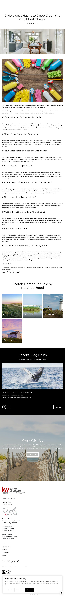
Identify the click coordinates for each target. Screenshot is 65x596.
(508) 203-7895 (6, 502)
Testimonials (5, 552)
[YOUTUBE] (17, 561)
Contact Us (5, 555)
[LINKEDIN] (13, 561)
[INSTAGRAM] (8, 561)
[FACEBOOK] (3, 561)
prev (4, 407)
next (9, 407)
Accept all (29, 590)
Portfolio (4, 549)
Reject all (9, 590)
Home (3, 544)
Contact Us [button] (33, 454)
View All (58, 407)
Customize (19, 590)
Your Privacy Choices (32, 594)
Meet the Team (6, 546)
